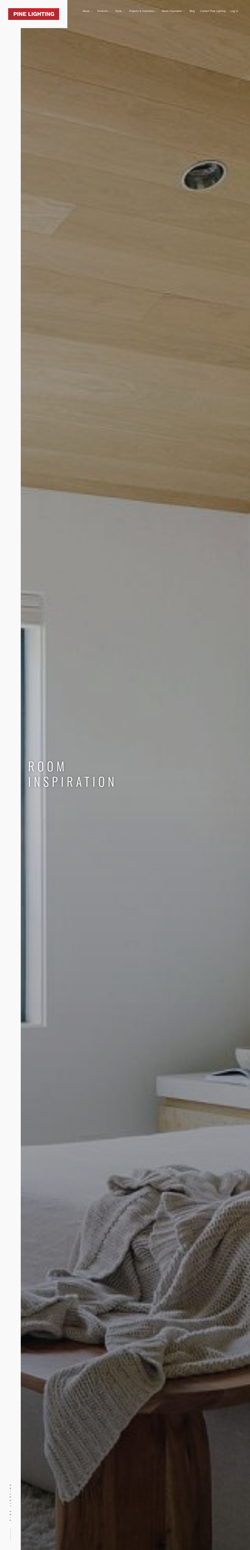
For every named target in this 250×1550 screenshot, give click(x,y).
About (86, 11)
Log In (234, 11)
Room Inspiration (172, 11)
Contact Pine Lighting (213, 11)
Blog (192, 11)
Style (118, 11)
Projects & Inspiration (142, 11)
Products (103, 11)
